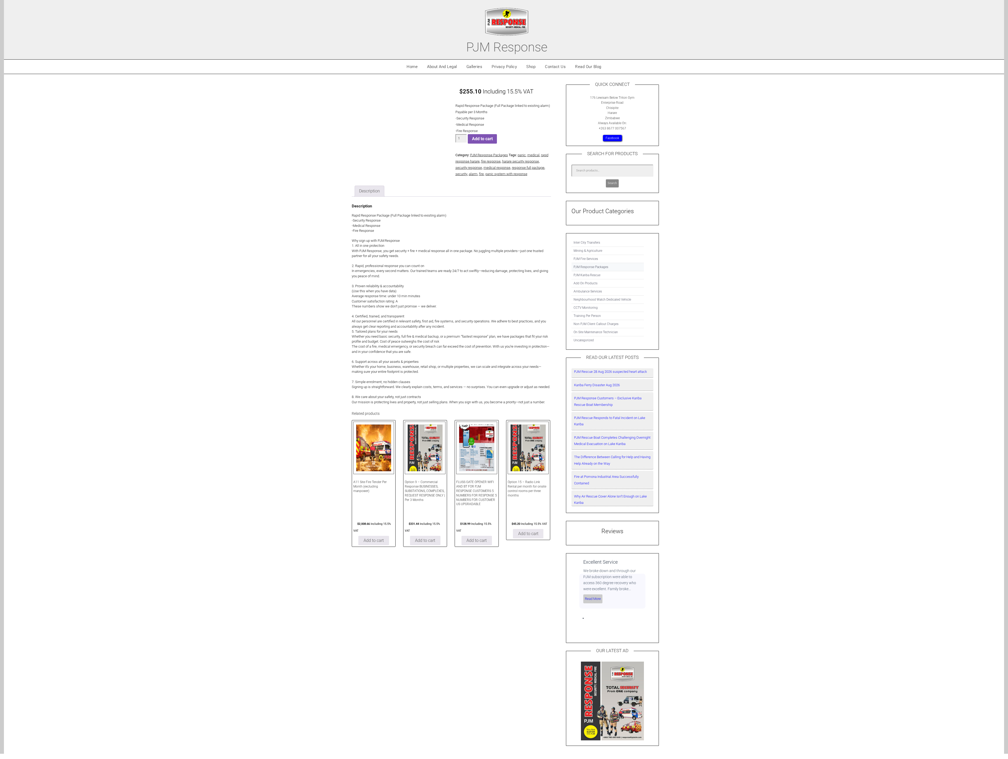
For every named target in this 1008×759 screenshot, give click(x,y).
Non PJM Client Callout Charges (596, 324)
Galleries (474, 66)
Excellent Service (600, 562)
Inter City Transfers (587, 242)
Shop (531, 66)
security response (468, 168)
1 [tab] (583, 618)
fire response (491, 161)
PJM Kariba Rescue (587, 275)
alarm (473, 174)
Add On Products (585, 283)
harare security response (520, 161)
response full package (528, 168)
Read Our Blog (588, 66)
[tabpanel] (612, 584)
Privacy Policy (504, 66)
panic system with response (506, 174)
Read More (593, 599)
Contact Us (555, 66)
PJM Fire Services (586, 259)
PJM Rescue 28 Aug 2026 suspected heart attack (610, 372)
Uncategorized (584, 340)
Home (412, 66)
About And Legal (442, 66)
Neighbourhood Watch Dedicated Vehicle (602, 299)
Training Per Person (587, 316)
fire (481, 174)
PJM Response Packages (489, 155)
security (461, 174)
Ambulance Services (588, 291)
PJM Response (506, 47)
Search (612, 183)
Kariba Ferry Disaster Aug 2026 (597, 385)
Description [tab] (369, 191)
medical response (497, 168)
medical (533, 155)
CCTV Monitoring (586, 308)
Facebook (612, 138)
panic (522, 155)
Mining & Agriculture (588, 251)
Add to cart (482, 138)
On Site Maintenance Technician (596, 332)
